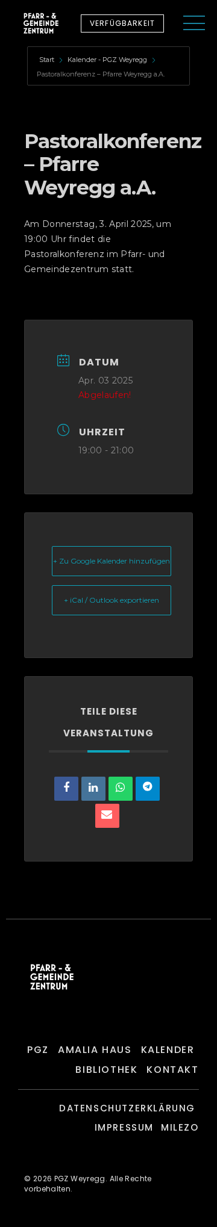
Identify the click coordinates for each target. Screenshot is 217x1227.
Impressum (124, 1127)
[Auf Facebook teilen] (66, 789)
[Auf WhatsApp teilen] (120, 789)
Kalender (168, 1050)
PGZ (38, 1050)
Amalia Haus (95, 1050)
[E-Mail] (107, 816)
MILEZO (180, 1127)
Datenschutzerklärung (127, 1108)
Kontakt (172, 1069)
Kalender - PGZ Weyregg (107, 59)
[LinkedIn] (93, 789)
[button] (122, 23)
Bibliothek (106, 1069)
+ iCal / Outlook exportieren (111, 599)
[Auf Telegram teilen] (148, 789)
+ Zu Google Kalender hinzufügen (111, 560)
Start (47, 59)
